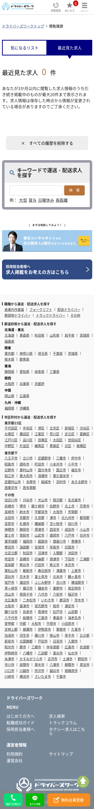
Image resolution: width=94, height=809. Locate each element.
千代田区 (11, 428)
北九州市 (67, 517)
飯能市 (28, 570)
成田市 (69, 529)
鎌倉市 (43, 588)
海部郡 (24, 547)
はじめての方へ (21, 716)
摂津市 (39, 529)
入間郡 (58, 553)
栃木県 (9, 359)
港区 (41, 428)
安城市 (39, 547)
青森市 (58, 617)
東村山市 (26, 470)
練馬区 (39, 445)
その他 (75, 315)
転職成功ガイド (21, 722)
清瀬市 (43, 475)
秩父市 (54, 564)
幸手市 (69, 635)
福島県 (9, 341)
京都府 (39, 383)
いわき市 (47, 600)
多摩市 (31, 481)
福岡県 (9, 408)
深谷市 (9, 576)
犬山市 (43, 500)
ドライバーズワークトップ (23, 25)
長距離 (62, 200)
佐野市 (54, 506)
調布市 (24, 464)
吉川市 (61, 582)
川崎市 (9, 676)
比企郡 (84, 635)
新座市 (9, 641)
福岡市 (28, 541)
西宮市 (54, 529)
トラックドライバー (50, 315)
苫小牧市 (56, 523)
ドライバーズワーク (25, 698)
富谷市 (58, 653)
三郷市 (36, 647)
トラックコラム (63, 722)
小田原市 (67, 623)
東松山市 (11, 570)
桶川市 (39, 635)
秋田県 (39, 335)
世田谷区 (74, 440)
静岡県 (9, 371)
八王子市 (11, 458)
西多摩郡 (29, 487)
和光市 (9, 647)
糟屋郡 (39, 523)
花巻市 (84, 506)
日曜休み (46, 200)
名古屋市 (74, 500)
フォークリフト (40, 309)
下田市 (69, 559)
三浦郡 (84, 559)
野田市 (82, 658)
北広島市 (11, 600)
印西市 (69, 547)
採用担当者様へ (21, 729)
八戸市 (69, 535)
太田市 (9, 517)
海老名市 (74, 617)
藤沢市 (28, 588)
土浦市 (67, 658)
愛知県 (24, 371)
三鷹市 (61, 458)
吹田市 (9, 559)
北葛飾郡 (26, 641)
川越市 (24, 670)
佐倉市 (28, 611)
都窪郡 (84, 517)
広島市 (69, 647)
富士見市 (41, 576)
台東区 (9, 433)
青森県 (24, 335)
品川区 (28, 440)
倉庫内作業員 (14, 309)
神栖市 (9, 529)
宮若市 (9, 523)
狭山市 (54, 635)
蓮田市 (24, 582)
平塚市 (51, 623)
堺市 (23, 506)
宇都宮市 (41, 511)
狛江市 (9, 475)
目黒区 (43, 440)
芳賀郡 (73, 511)
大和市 (36, 623)
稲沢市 (73, 594)
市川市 (9, 664)
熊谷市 (24, 564)
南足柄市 (74, 588)
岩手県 (69, 335)
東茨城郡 (11, 541)
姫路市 (43, 541)
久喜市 (76, 629)
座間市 (24, 664)
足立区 (69, 433)
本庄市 (69, 564)
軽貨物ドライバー (18, 315)
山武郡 (73, 611)
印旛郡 (39, 559)
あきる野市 (79, 481)
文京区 (54, 428)
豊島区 (54, 445)
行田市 (39, 564)
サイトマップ (61, 754)
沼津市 (43, 553)
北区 (68, 445)
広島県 (24, 395)
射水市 (24, 511)
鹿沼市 (64, 600)
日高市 (58, 641)
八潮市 (54, 664)
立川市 (28, 458)
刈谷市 (28, 500)
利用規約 (15, 754)
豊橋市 (76, 541)
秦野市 (58, 588)
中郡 (23, 623)
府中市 (76, 458)
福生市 (76, 470)
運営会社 (15, 760)
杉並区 (24, 445)
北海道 (9, 335)
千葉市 (61, 676)
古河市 (52, 658)
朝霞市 (69, 664)
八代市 (43, 594)
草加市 (84, 664)
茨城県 (73, 353)
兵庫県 (24, 383)
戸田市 (43, 641)
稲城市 (46, 481)
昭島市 (9, 464)
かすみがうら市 (31, 658)
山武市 (39, 535)
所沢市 (39, 670)
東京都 (9, 353)
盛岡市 (54, 535)
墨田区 (24, 433)
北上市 (69, 506)
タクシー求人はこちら (67, 731)
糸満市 (9, 658)
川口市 (9, 670)
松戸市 (58, 611)
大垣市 (58, 511)
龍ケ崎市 (37, 506)
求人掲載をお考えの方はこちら (37, 269)
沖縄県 (24, 408)
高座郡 (9, 564)
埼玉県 (43, 353)
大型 (23, 200)
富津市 (24, 605)
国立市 (61, 470)
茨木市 (79, 600)
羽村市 (61, 481)
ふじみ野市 (43, 582)
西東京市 (11, 487)
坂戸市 (9, 582)
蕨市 (23, 647)
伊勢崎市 (11, 653)
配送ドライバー (68, 309)
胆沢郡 (58, 500)
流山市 (9, 594)
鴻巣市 (61, 570)
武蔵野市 (44, 458)
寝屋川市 (59, 541)
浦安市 (69, 605)
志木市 (24, 576)
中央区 (28, 428)
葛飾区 (84, 433)
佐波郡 (84, 647)
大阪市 (9, 605)
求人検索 (57, 716)
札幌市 (24, 523)
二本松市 (29, 600)
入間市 (73, 641)
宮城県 (84, 335)
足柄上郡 (11, 629)
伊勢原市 (44, 629)
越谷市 (54, 670)
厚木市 (39, 664)
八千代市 (11, 617)
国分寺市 (44, 470)
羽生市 (24, 635)
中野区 (9, 445)
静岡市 (24, 529)
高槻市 (24, 559)
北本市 (58, 576)
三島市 (43, 617)
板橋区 (81, 445)
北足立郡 (11, 553)
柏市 (56, 605)
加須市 (9, 635)
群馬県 (24, 359)
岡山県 (9, 395)
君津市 (43, 611)
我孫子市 (26, 594)
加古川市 (11, 500)
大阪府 (9, 383)
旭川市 (73, 523)
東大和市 (26, 475)
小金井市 (56, 464)
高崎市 (9, 511)
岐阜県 (39, 371)
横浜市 (24, 676)
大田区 (58, 440)
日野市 (9, 470)
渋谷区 (84, 428)
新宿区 (69, 428)
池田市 (73, 553)
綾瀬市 (28, 629)
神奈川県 (26, 353)
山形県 (54, 335)
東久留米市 (61, 475)
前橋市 (9, 506)
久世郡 (39, 517)
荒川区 (54, 433)
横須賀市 (77, 582)
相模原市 (71, 670)
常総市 (24, 535)
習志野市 (41, 605)
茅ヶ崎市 (11, 588)
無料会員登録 (72, 800)
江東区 (39, 433)
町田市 (39, 464)
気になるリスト (25, 48)
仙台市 (73, 653)
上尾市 (76, 570)
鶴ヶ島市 (74, 576)
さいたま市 (43, 676)
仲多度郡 (52, 647)
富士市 (9, 535)
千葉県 (58, 353)
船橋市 (28, 617)
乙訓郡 (43, 653)
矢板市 (54, 547)
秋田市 (28, 553)
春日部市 (44, 570)
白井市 (84, 535)
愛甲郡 (9, 623)
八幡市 (28, 653)
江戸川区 (11, 440)
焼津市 (54, 559)
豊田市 (9, 547)
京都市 (24, 517)
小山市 (84, 529)
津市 (53, 517)
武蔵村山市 (13, 481)
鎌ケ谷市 (11, 611)
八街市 (58, 594)
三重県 (54, 371)
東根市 (61, 629)
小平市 (73, 464)
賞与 (33, 200)
